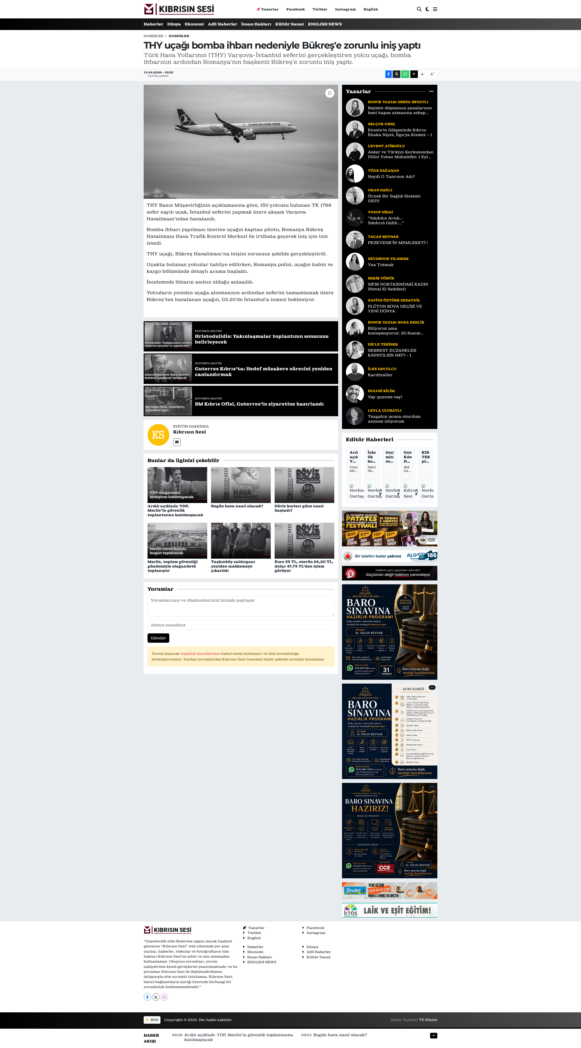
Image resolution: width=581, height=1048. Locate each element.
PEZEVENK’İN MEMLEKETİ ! (398, 242)
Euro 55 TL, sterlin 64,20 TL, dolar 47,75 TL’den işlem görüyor (304, 566)
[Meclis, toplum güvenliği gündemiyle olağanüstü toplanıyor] (177, 540)
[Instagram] (164, 997)
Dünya (174, 24)
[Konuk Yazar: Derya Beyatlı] (355, 107)
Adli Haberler (222, 24)
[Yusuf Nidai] (355, 217)
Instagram (345, 9)
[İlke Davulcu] (355, 371)
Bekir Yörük (381, 278)
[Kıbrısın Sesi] (179, 9)
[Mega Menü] (435, 9)
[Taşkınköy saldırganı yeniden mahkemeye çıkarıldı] (241, 540)
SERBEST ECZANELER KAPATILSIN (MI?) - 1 (392, 353)
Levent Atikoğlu (386, 146)
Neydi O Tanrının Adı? (391, 176)
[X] (156, 997)
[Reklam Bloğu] (389, 528)
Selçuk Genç (381, 124)
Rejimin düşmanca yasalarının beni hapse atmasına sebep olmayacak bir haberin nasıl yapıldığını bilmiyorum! (400, 110)
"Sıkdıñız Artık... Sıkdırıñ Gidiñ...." (386, 220)
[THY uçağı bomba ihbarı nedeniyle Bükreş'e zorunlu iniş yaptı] (241, 142)
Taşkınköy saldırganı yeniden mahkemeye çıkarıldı (233, 566)
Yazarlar (270, 9)
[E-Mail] (177, 442)
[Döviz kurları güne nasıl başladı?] (304, 484)
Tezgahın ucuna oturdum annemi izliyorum (394, 419)
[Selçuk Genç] (355, 129)
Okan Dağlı (380, 190)
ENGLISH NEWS (325, 24)
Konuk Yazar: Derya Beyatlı (398, 102)
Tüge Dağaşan (383, 170)
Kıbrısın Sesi (189, 432)
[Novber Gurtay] (357, 491)
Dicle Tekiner (383, 344)
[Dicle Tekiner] (355, 349)
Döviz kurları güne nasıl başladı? (299, 508)
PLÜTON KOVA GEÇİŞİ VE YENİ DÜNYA (395, 309)
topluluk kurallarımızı (201, 653)
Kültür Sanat (289, 24)
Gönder (158, 637)
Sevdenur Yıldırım (388, 258)
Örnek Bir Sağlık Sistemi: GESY (394, 198)
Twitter (320, 9)
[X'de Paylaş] (396, 74)
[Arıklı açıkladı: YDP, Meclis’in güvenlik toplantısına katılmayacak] (177, 484)
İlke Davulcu (382, 369)
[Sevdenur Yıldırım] (355, 261)
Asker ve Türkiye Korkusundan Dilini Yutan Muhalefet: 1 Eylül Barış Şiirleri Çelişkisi (400, 154)
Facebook (295, 9)
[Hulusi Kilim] (355, 393)
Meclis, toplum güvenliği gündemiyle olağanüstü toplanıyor (173, 566)
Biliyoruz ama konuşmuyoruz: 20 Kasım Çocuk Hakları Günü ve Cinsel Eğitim (399, 331)
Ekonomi (194, 24)
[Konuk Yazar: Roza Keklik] (355, 327)
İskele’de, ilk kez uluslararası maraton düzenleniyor (372, 456)
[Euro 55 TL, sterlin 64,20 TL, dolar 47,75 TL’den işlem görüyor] (304, 540)
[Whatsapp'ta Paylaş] (405, 74)
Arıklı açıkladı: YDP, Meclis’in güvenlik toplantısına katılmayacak (175, 510)
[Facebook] (147, 997)
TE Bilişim (428, 1020)
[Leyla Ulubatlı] (355, 415)
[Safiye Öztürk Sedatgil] (355, 305)
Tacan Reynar (383, 236)
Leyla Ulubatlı (384, 410)
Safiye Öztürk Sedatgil (394, 300)
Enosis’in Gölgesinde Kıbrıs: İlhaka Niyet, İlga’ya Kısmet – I (400, 132)
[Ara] (419, 9)
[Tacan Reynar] (355, 239)
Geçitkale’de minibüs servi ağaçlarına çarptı (390, 456)
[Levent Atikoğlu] (355, 151)
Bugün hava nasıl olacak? (237, 506)
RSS (154, 1020)
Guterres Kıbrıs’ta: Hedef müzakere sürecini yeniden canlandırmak (408, 456)
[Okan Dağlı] (355, 195)
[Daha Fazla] (414, 74)
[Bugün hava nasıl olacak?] (241, 484)
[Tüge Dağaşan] (355, 173)
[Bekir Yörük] (355, 283)
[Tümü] (431, 91)
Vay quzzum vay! (385, 397)
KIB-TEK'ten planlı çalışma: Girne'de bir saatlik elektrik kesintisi (426, 456)
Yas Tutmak (381, 264)
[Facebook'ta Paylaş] (388, 74)
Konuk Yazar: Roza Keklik (396, 322)
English (371, 9)
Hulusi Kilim (381, 391)
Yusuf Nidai (380, 212)
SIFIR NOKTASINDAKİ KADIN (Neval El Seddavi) (398, 286)
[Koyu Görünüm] (427, 9)
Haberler (153, 24)
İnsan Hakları (256, 24)
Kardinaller (380, 375)
